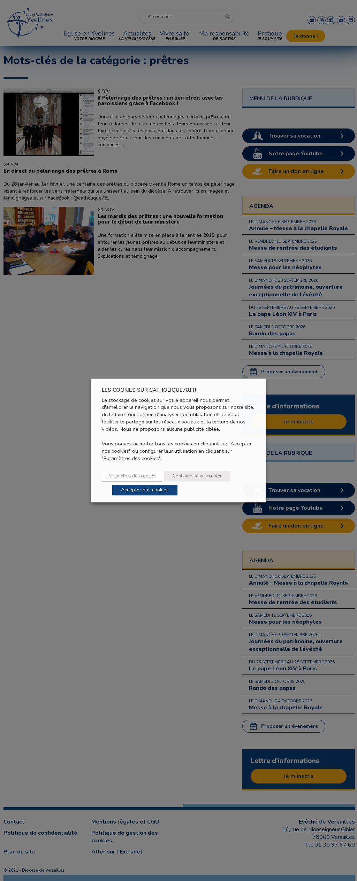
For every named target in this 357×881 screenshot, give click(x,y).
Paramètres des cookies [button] (132, 476)
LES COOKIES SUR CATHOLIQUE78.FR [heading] (149, 390)
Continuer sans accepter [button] (197, 476)
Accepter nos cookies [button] (145, 490)
